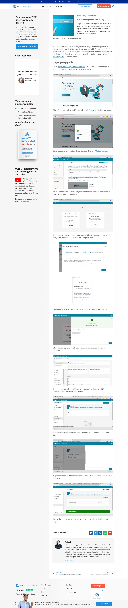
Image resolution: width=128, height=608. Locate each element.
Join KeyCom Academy (81, 2)
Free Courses (45, 6)
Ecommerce (92, 15)
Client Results (84, 6)
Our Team (71, 6)
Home (79, 15)
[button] (91, 533)
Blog (84, 15)
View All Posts (69, 560)
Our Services (59, 6)
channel (34, 199)
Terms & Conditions (73, 588)
